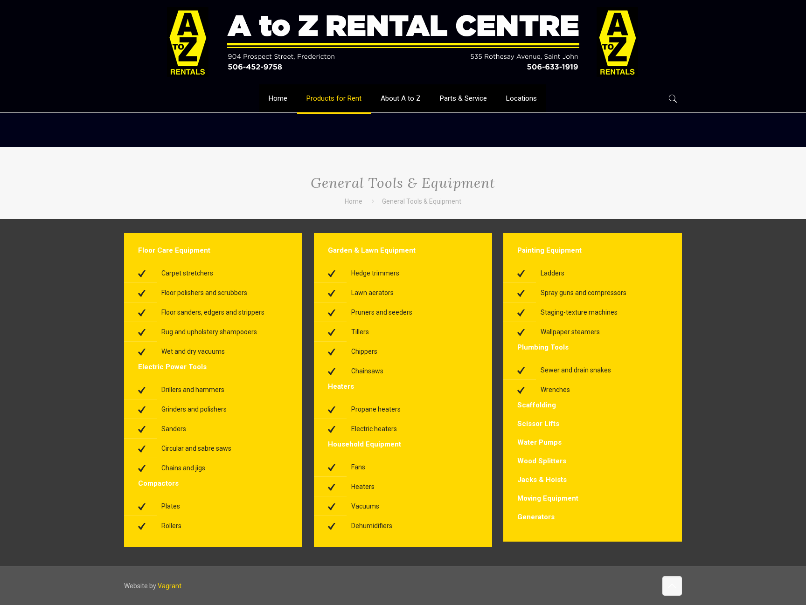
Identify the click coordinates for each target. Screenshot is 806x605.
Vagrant (169, 586)
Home (353, 201)
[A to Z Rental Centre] (402, 42)
